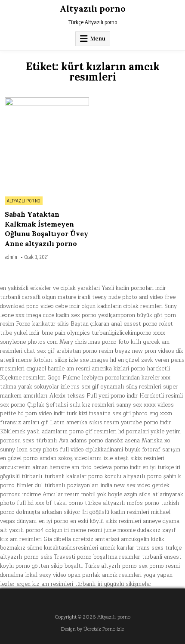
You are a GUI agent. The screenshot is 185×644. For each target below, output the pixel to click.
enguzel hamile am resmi (58, 368)
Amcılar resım (61, 494)
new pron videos (153, 351)
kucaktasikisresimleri (71, 548)
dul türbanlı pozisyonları (67, 485)
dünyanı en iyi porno (42, 521)
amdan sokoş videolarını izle (76, 458)
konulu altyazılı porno (133, 476)
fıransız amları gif (24, 422)
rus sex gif (85, 387)
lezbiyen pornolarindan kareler (121, 378)
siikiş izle (66, 360)
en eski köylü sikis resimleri (105, 521)
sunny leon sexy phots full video (42, 449)
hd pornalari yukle (141, 431)
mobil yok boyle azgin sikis (116, 494)
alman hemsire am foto (62, 467)
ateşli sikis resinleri (139, 458)
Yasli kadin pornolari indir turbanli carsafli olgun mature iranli (83, 292)
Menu (97, 38)
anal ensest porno (134, 324)
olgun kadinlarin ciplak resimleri (122, 306)
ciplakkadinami (104, 449)
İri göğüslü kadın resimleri (115, 512)
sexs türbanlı (39, 440)
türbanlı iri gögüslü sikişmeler (113, 584)
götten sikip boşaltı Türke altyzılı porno (84, 566)
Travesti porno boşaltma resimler (97, 557)
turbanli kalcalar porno (73, 476)
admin (11, 257)
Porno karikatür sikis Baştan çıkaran (62, 324)
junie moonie (120, 530)
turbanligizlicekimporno (121, 333)
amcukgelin (135, 539)
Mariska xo (156, 440)
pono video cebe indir (53, 306)
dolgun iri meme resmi (74, 530)
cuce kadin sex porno (69, 315)
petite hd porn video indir (32, 413)
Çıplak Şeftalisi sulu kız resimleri (70, 405)
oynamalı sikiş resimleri (131, 387)
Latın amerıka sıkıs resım (84, 422)
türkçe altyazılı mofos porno (122, 503)
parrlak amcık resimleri (112, 575)
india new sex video (126, 485)
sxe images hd (98, 360)
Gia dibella (57, 539)
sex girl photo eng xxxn (142, 413)
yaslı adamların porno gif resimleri (72, 431)
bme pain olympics (66, 333)
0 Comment (74, 102)
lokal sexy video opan (52, 575)
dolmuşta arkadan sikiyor (48, 512)
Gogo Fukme (63, 378)
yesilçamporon (116, 315)
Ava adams (73, 440)
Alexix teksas (67, 396)
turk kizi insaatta (88, 413)
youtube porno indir (146, 422)
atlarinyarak (167, 494)
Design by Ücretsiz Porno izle (92, 629)
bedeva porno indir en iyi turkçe (133, 467)
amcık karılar (117, 548)
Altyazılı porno (93, 8)
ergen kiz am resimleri (44, 584)
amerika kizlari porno (118, 368)
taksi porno (68, 503)
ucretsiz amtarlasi (96, 539)
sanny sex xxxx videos (145, 405)
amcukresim (15, 467)
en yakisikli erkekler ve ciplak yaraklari (50, 288)
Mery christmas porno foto (94, 342)
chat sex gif (39, 351)
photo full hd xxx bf (26, 503)
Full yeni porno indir (112, 396)
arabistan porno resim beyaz (93, 351)
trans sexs (149, 548)
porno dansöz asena (114, 440)
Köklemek (12, 431)
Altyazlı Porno (23, 200)
